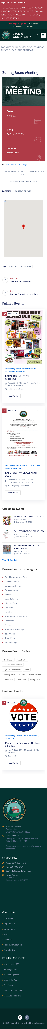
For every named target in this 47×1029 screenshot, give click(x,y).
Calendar (8, 939)
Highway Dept (28, 465)
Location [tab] (7, 191)
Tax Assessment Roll (13, 990)
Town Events (17, 468)
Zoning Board (26, 266)
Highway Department (12, 670)
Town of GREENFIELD (22, 35)
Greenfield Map (10, 980)
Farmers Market (29, 368)
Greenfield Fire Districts (13, 665)
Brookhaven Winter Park (16, 577)
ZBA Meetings (21, 165)
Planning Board (9, 675)
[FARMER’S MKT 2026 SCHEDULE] (23, 337)
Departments (9, 924)
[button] (23, 227)
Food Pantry (21, 660)
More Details (13, 396)
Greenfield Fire (11, 599)
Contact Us (9, 918)
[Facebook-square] (20, 1017)
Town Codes (9, 950)
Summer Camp (35, 675)
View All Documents (12, 996)
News (27, 670)
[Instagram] (27, 1017)
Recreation (10, 371)
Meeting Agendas (11, 975)
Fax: (15, 867)
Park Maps (8, 985)
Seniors (8, 625)
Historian (9, 607)
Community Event (13, 368)
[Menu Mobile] (43, 35)
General (8, 594)
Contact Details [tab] (23, 191)
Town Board (8, 680)
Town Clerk (9, 165)
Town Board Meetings (14, 629)
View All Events (9, 560)
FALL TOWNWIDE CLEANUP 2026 (21, 474)
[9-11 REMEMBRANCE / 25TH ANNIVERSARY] (6, 549)
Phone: (16, 863)
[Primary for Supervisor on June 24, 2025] (23, 715)
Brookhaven (8, 660)
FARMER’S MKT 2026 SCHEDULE (17, 377)
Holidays (8, 612)
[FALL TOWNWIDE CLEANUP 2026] (23, 433)
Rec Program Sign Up (13, 945)
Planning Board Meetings (16, 616)
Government (9, 929)
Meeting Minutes (11, 969)
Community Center (13, 581)
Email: (18, 871)
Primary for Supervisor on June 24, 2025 (22, 744)
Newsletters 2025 (11, 964)
